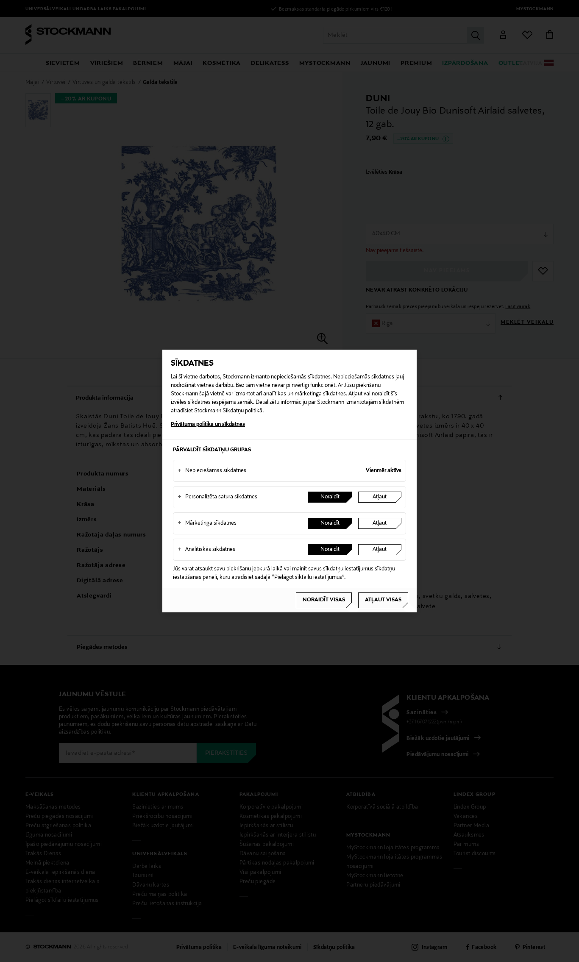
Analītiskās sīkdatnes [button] (206, 549)
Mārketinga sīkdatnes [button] (207, 523)
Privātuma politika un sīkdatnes (208, 425)
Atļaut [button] (380, 497)
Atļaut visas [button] (383, 600)
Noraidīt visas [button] (324, 600)
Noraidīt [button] (330, 497)
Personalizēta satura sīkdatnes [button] (217, 497)
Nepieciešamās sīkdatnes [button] (212, 471)
